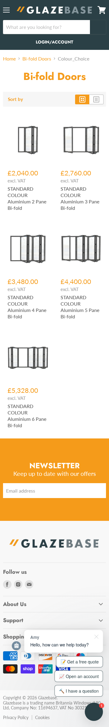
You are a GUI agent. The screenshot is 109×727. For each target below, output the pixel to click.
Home (9, 58)
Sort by (15, 99)
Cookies (42, 717)
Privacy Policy (15, 717)
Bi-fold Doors (36, 58)
